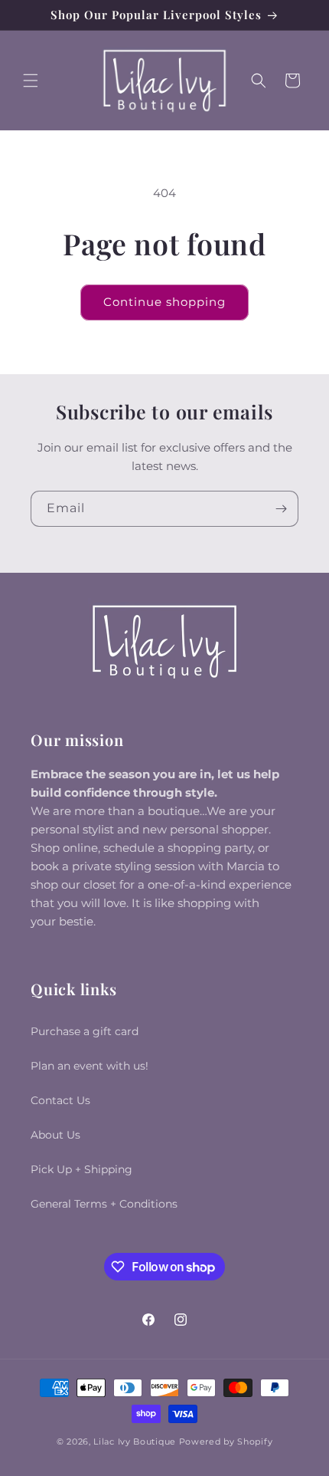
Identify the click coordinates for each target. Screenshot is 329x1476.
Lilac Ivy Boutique (134, 1441)
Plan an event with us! (89, 1066)
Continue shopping (164, 301)
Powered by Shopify (226, 1441)
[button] (30, 80)
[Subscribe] (281, 509)
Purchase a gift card (84, 1031)
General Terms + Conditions (104, 1204)
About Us (55, 1135)
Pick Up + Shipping (81, 1169)
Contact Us (60, 1100)
